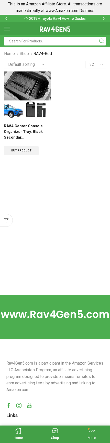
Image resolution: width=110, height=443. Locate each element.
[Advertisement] (55, 237)
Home (9, 53)
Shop (24, 53)
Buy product (21, 150)
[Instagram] (18, 405)
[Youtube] (29, 405)
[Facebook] (8, 405)
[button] (6, 18)
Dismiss (86, 10)
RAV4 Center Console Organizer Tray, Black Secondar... (23, 132)
